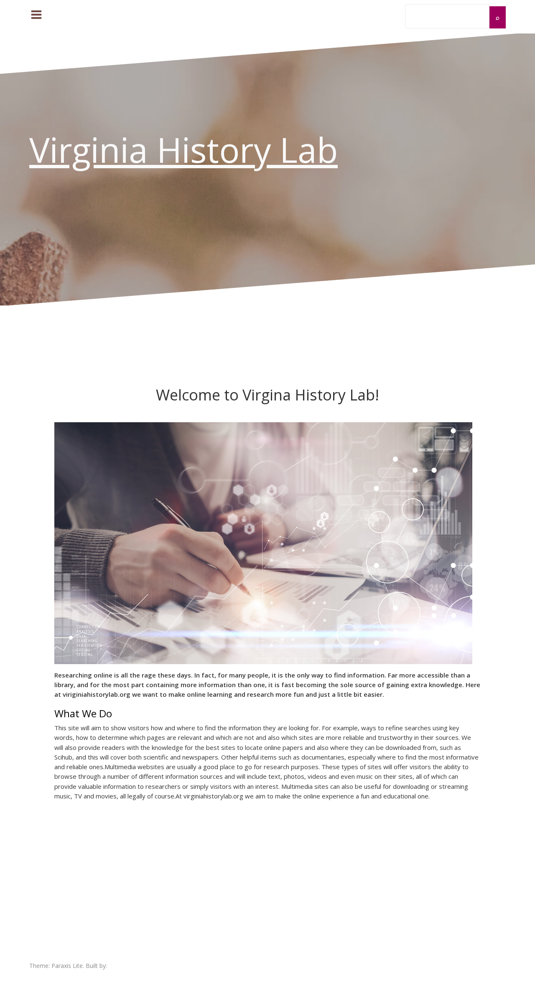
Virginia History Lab (183, 149)
